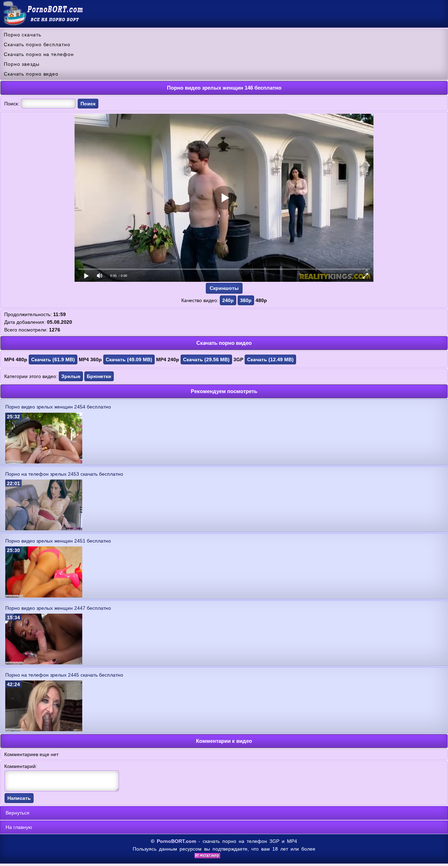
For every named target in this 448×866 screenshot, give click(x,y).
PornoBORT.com (176, 841)
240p (228, 300)
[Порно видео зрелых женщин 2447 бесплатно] (43, 662)
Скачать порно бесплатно (37, 44)
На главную (19, 827)
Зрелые (70, 376)
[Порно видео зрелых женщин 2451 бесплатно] (43, 596)
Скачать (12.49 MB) (270, 359)
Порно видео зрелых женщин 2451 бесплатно (58, 541)
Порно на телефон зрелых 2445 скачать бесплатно (64, 675)
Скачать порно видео (31, 74)
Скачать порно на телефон (39, 54)
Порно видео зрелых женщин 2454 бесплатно (58, 407)
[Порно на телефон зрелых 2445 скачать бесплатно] (43, 729)
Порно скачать (22, 34)
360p (246, 300)
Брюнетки (99, 376)
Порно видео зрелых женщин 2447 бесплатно (58, 608)
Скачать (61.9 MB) (53, 359)
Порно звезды (22, 64)
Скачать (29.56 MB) (206, 359)
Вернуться (17, 813)
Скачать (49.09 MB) (129, 359)
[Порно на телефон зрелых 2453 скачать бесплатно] (43, 528)
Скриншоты (224, 288)
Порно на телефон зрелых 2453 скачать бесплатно (64, 474)
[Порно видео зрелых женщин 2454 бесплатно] (43, 462)
